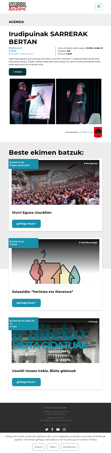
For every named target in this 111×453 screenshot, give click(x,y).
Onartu (39, 447)
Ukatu (52, 447)
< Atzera (17, 72)
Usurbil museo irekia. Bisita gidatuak (44, 371)
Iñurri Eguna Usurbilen (32, 213)
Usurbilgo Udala (86, 132)
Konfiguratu (69, 447)
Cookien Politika (88, 439)
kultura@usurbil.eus (63, 420)
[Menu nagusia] (98, 6)
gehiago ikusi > (26, 223)
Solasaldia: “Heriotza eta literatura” (42, 292)
